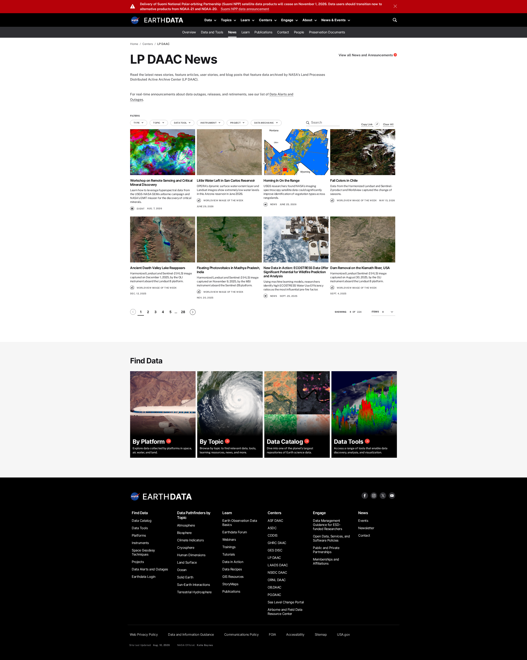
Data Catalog (141, 520)
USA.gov (343, 634)
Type (137, 123)
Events (363, 520)
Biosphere (184, 533)
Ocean (182, 570)
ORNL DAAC (277, 580)
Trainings (229, 547)
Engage (287, 20)
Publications (263, 32)
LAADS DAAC (278, 565)
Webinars (229, 539)
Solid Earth (185, 577)
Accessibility (295, 634)
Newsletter (366, 528)
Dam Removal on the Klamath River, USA (360, 268)
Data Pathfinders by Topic (193, 515)
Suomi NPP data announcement (245, 9)
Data (208, 20)
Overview (189, 32)
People (299, 32)
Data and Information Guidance (191, 634)
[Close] (395, 6)
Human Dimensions (191, 555)
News (232, 32)
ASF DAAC (275, 520)
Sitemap (321, 634)
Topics (226, 20)
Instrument (208, 123)
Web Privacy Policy (144, 634)
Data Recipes (232, 569)
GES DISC (275, 550)
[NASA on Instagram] (374, 495)
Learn (245, 20)
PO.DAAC (274, 595)
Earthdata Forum (234, 532)
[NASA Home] (135, 20)
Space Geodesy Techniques (143, 552)
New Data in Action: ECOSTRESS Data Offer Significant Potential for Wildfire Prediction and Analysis (296, 272)
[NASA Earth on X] (383, 495)
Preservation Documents (327, 32)
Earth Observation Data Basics (239, 522)
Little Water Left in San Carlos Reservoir (226, 180)
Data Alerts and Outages (150, 569)
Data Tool (180, 123)
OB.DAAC (274, 587)
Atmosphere (186, 525)
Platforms (139, 535)
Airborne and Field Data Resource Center (285, 611)
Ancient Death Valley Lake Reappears (157, 268)
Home (134, 44)
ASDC (272, 528)
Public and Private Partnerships (326, 550)
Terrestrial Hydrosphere (194, 592)
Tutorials (228, 554)
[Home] (163, 19)
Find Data (140, 513)
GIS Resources (233, 577)
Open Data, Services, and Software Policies (331, 538)
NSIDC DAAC (277, 572)
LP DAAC (274, 558)
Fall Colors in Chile (343, 180)
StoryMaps (230, 584)
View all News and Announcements (366, 55)
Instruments (140, 543)
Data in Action (232, 562)
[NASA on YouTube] (392, 495)
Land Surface (187, 562)
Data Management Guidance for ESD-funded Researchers (327, 524)
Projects (138, 562)
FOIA (272, 634)
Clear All (388, 124)
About (307, 20)
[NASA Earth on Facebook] (364, 495)
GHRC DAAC (277, 543)
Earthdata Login (143, 577)
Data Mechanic (264, 123)
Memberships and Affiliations (326, 561)
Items (375, 311)
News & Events (333, 20)
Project (235, 123)
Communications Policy (241, 634)
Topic (157, 123)
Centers (265, 20)
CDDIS (272, 535)
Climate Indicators (190, 540)
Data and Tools (212, 32)
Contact (283, 32)
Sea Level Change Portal (286, 602)
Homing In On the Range (281, 180)
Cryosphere (185, 547)
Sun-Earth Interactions (193, 585)
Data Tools (140, 528)
